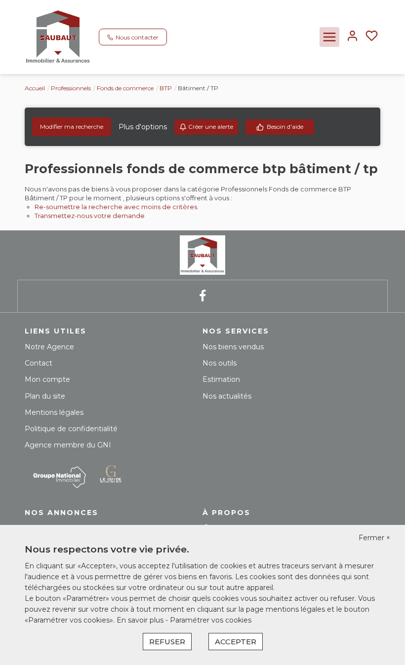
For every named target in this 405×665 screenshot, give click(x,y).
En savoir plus (141, 620)
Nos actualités (226, 396)
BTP (166, 88)
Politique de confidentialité (71, 428)
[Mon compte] (352, 37)
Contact (38, 363)
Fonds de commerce (125, 88)
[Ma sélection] (371, 37)
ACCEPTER (235, 641)
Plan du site (45, 396)
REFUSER (167, 641)
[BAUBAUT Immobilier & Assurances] (58, 36)
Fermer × (374, 537)
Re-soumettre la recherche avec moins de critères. (117, 207)
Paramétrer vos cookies (210, 620)
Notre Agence (49, 346)
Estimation (221, 379)
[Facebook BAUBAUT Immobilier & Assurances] (202, 296)
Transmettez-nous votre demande (90, 216)
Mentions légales (54, 412)
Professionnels (71, 88)
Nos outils (219, 363)
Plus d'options (143, 126)
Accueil (35, 88)
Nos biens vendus (233, 346)
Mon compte (47, 379)
